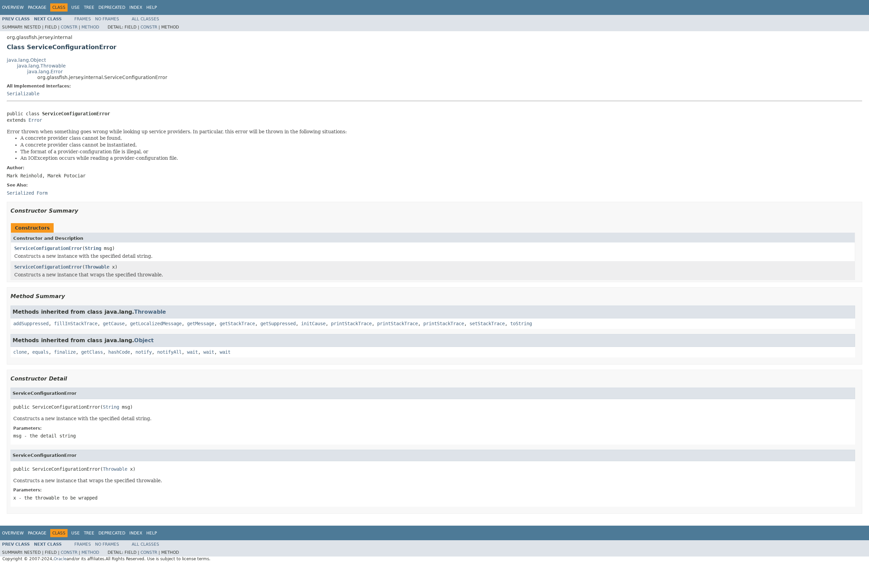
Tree (89, 7)
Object (144, 340)
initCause (313, 323)
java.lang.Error (45, 71)
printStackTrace (351, 323)
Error (35, 120)
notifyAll (169, 352)
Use (75, 7)
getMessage (200, 323)
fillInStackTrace (75, 323)
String (93, 248)
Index (135, 7)
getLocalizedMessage (156, 323)
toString (521, 323)
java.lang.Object (26, 60)
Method (90, 27)
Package (37, 7)
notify (143, 352)
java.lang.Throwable (41, 66)
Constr (69, 27)
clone (20, 352)
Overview (13, 7)
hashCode (119, 352)
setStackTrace (487, 323)
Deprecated (111, 7)
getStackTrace (237, 323)
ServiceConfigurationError (48, 248)
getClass (92, 352)
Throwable (97, 267)
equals (40, 352)
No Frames (107, 19)
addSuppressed (31, 323)
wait (192, 352)
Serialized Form (27, 193)
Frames (82, 19)
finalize (65, 352)
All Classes (145, 19)
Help (151, 7)
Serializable (23, 93)
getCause (114, 323)
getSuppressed (278, 323)
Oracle (60, 559)
